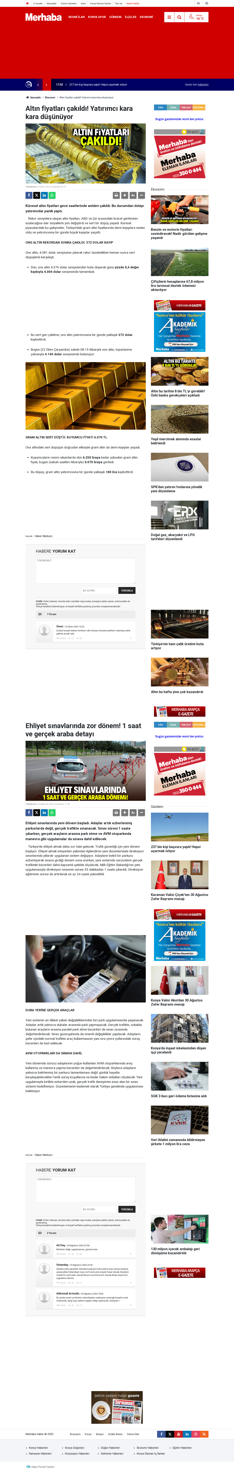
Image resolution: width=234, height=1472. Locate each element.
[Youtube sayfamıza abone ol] (178, 1434)
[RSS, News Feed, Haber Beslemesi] (204, 1434)
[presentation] (38, 85)
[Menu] (169, 17)
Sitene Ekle (133, 1434)
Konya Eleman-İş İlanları (151, 1453)
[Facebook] (29, 195)
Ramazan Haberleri (40, 1453)
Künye (88, 1434)
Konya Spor (97, 17)
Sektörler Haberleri (112, 1453)
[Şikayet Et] (130, 638)
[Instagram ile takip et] (195, 1434)
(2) (72, 1283)
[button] (124, 195)
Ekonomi (146, 17)
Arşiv (83, 3)
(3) (72, 1305)
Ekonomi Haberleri (148, 1447)
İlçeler (130, 17)
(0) (80, 638)
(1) (72, 638)
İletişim (100, 1434)
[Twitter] (36, 195)
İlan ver (118, 3)
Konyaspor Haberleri (77, 1453)
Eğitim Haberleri (182, 1447)
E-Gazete (38, 3)
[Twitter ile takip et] (170, 1434)
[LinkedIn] (44, 195)
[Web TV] (198, 3)
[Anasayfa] (27, 3)
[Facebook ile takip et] (161, 1434)
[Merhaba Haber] (44, 16)
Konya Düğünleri (74, 1447)
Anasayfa (35, 97)
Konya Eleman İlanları (100, 3)
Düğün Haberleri (110, 1447)
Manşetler (52, 3)
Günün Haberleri (69, 3)
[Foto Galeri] (206, 3)
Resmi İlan (77, 17)
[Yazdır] (116, 195)
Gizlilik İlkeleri (115, 1434)
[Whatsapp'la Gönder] (52, 195)
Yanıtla (62, 638)
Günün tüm (196, 84)
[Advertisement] (117, 53)
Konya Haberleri (38, 1447)
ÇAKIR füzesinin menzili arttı (86, 84)
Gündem (115, 17)
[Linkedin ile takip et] (187, 1434)
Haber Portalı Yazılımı (42, 1467)
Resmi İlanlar (133, 3)
